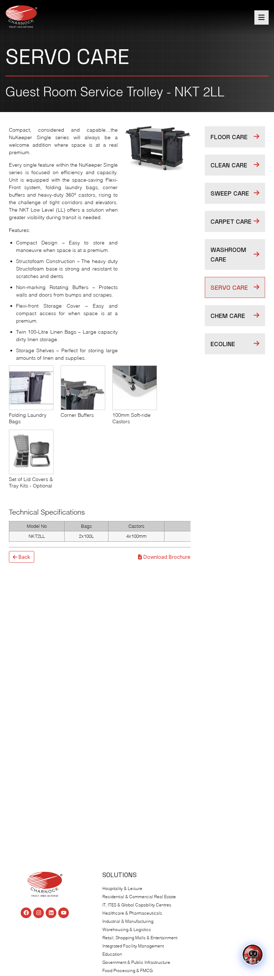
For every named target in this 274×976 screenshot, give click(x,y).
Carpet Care (231, 221)
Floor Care (229, 137)
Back (23, 557)
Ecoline (222, 344)
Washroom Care (228, 254)
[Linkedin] (51, 912)
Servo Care (229, 287)
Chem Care (227, 316)
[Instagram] (38, 912)
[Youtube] (63, 912)
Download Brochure (166, 557)
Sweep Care (229, 193)
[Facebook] (26, 912)
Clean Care (228, 165)
